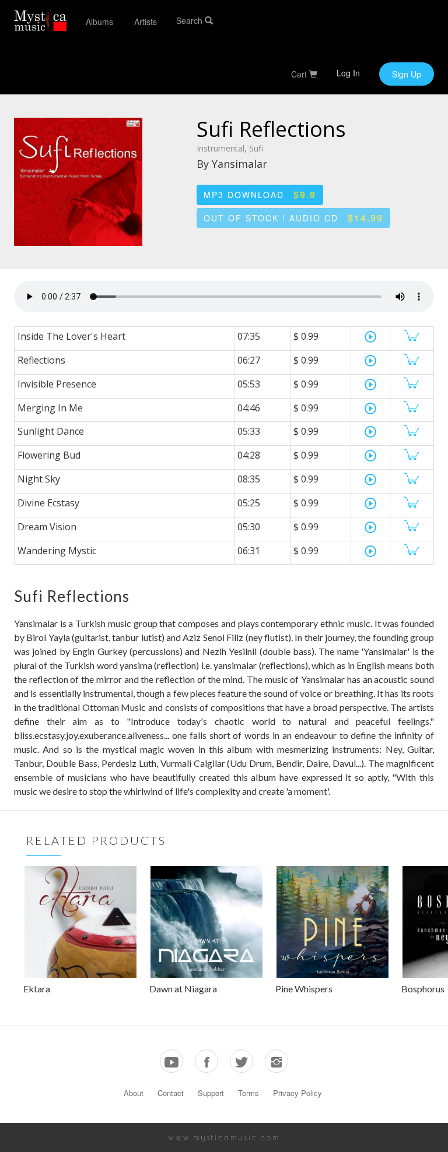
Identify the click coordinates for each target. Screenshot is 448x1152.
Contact (171, 1092)
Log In (348, 73)
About (134, 1092)
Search (190, 20)
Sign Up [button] (406, 74)
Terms (248, 1092)
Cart (300, 74)
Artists (145, 21)
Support (211, 1092)
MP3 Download (260, 194)
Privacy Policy (297, 1092)
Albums (99, 21)
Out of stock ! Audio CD (293, 217)
